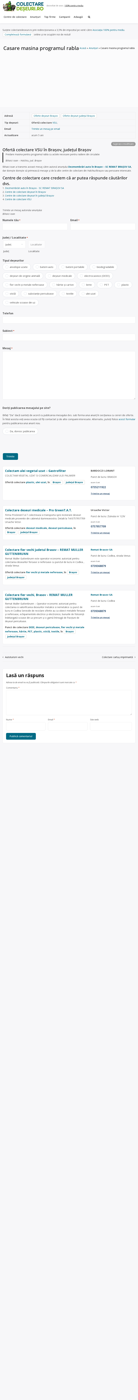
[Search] (89, 17)
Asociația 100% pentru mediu (108, 30)
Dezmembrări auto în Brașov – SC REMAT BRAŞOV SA (99, 166)
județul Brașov (74, 482)
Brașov (57, 482)
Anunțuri (35, 16)
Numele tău (11, 220)
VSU (55, 122)
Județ (6, 251)
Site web (94, 719)
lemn (89, 284)
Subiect (8, 330)
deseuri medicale (36, 528)
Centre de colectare (15, 16)
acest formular (127, 419)
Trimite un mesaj (100, 493)
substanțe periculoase (41, 293)
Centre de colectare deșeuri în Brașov (25, 191)
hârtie (22, 631)
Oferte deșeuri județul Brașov (79, 115)
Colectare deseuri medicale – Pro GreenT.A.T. (38, 510)
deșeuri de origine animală (25, 275)
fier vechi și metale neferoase (27, 284)
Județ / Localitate (15, 237)
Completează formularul (18, 34)
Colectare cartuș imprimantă (117, 657)
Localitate (34, 251)
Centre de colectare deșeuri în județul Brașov (29, 195)
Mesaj (7, 348)
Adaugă (78, 16)
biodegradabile (105, 267)
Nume (10, 719)
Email (74, 220)
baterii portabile (75, 267)
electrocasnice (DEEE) (97, 275)
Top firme (50, 16)
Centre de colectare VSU (18, 199)
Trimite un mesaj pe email (45, 128)
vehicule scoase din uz (22, 302)
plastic (125, 284)
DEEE (31, 627)
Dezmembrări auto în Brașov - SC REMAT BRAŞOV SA (34, 188)
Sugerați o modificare (123, 143)
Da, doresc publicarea (22, 431)
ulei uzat (91, 293)
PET (106, 284)
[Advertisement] (69, 76)
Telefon (8, 313)
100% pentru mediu (73, 5)
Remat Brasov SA (101, 549)
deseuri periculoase (60, 528)
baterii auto (46, 267)
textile (70, 293)
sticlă (13, 293)
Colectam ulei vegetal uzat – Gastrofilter (35, 471)
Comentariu (13, 688)
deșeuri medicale (62, 275)
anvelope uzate (19, 267)
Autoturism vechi (14, 657)
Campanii (64, 16)
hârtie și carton (65, 284)
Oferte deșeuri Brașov (46, 115)
